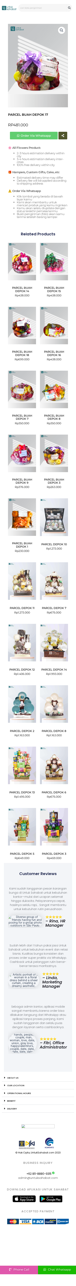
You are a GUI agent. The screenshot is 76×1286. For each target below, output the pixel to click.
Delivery (12, 1108)
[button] (61, 30)
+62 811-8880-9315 (39, 1174)
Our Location (15, 1085)
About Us (13, 1077)
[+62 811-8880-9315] (53, 1173)
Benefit (11, 1100)
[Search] (69, 8)
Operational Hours (19, 1093)
